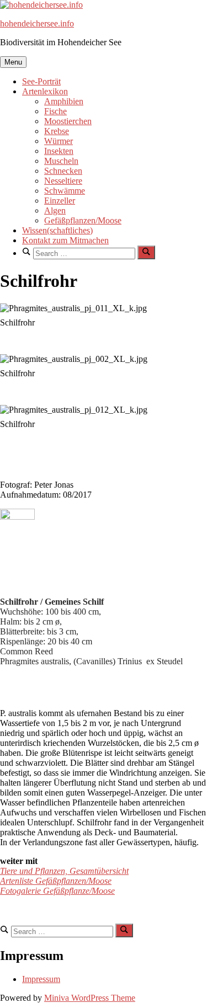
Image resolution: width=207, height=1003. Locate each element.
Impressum (41, 979)
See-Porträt (41, 81)
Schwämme (64, 190)
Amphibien (63, 101)
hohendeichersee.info (37, 23)
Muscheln (61, 161)
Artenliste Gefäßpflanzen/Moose (56, 880)
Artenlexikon (45, 91)
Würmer (58, 141)
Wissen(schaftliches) (57, 230)
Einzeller (59, 200)
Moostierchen (68, 121)
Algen (55, 210)
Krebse (56, 131)
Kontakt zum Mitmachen (65, 240)
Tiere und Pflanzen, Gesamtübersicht (64, 871)
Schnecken (63, 170)
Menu (13, 62)
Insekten (58, 151)
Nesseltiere (63, 180)
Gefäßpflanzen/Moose (82, 220)
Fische (55, 111)
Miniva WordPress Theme (89, 997)
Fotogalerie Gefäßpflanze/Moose (57, 890)
